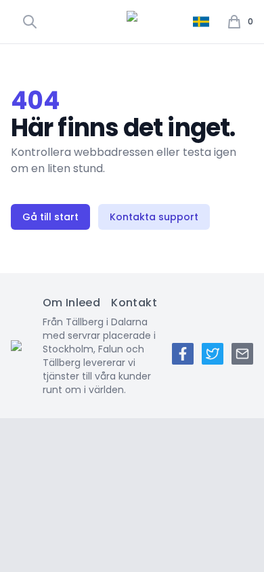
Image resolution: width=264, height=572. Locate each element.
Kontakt (134, 302)
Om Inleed (72, 302)
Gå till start (50, 217)
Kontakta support (154, 217)
